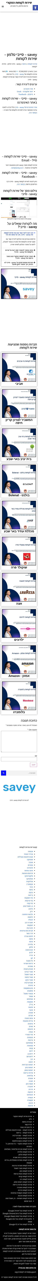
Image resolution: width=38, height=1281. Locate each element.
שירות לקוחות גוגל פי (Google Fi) (20, 1224)
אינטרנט (30, 868)
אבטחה (30, 851)
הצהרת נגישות (27, 1122)
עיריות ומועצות (28, 1021)
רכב (31, 1059)
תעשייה (30, 1097)
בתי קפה (30, 903)
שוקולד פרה (19, 567)
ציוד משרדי (29, 1034)
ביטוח (24, 64)
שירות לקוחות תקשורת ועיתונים (21, 1193)
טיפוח (31, 941)
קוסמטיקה (29, 1043)
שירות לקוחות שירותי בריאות (22, 1184)
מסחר (31, 996)
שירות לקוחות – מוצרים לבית (22, 1135)
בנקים (31, 892)
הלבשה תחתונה (27, 914)
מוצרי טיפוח (29, 977)
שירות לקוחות (32, 64)
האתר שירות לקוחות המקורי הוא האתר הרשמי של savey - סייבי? (19, 257)
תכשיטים (30, 1095)
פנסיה (31, 1032)
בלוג (30, 1119)
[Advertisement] (19, 32)
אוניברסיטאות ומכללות (25, 857)
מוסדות (30, 966)
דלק (31, 911)
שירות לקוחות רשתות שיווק (23, 1182)
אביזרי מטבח (28, 854)
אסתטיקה (29, 879)
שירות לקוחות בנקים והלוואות (22, 1141)
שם (36, 756)
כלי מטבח (29, 961)
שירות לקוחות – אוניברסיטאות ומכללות (19, 1130)
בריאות (30, 895)
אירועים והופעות (27, 873)
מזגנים (30, 985)
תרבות (31, 1103)
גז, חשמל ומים (28, 906)
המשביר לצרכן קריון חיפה (19, 421)
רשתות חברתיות (27, 1064)
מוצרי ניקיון (29, 980)
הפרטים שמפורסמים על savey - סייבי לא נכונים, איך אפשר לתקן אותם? (18, 263)
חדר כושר (29, 933)
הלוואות (30, 917)
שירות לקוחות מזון (26, 1171)
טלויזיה (30, 944)
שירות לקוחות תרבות (25, 1195)
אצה (19, 603)
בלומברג (19, 712)
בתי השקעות (28, 898)
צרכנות (30, 1040)
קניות (31, 1048)
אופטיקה (30, 859)
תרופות (30, 1105)
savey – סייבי (19, 74)
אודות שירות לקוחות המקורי (22, 1116)
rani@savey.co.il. (17, 168)
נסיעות (30, 1007)
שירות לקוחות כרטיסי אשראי (22, 1157)
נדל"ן (31, 1004)
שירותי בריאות (28, 1073)
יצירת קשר (28, 1124)
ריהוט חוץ (30, 1056)
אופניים (30, 865)
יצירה (31, 955)
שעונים (30, 1078)
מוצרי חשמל (29, 974)
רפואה (31, 1062)
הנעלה (30, 920)
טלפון (31, 947)
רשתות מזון (29, 1067)
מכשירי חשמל (28, 993)
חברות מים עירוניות (26, 930)
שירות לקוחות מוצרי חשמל (23, 1168)
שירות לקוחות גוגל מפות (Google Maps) (18, 1216)
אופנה (31, 862)
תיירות (31, 1089)
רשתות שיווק (29, 1070)
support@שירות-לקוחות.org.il (25, 1272)
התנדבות (30, 928)
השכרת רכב (29, 922)
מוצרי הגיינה (29, 971)
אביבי (19, 383)
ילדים (31, 952)
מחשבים (30, 991)
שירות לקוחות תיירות (25, 1190)
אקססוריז (29, 884)
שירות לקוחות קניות (25, 1176)
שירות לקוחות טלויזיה (24, 1152)
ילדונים (19, 639)
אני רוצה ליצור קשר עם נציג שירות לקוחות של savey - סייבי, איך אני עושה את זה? (18, 234)
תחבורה (30, 1086)
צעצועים (30, 1037)
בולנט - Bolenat (19, 495)
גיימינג (30, 909)
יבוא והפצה (29, 950)
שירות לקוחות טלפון (25, 1154)
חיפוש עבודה (28, 936)
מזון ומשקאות (28, 988)
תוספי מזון (29, 1084)
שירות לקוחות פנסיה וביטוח (23, 1174)
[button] (35, 7)
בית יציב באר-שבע (19, 459)
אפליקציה (29, 881)
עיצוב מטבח (29, 1018)
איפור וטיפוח (29, 870)
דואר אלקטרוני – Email (25, 91)
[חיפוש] (3, 773)
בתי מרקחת (29, 900)
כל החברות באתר (26, 1127)
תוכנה (31, 1081)
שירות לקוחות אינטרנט (24, 1138)
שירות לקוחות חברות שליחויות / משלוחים (18, 1149)
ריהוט (31, 1051)
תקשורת (30, 1100)
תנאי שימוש (28, 1201)
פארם (31, 1026)
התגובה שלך (32, 730)
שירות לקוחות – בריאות (24, 1133)
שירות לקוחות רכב (26, 1179)
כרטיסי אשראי (28, 963)
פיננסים (30, 1029)
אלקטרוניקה (29, 876)
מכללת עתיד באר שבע (19, 531)
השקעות (30, 925)
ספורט (31, 1013)
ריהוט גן (30, 1054)
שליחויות (30, 1075)
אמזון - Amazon (19, 676)
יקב (32, 958)
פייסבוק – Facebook (26, 94)
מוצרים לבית (28, 982)
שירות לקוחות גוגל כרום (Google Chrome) (17, 1213)
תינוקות (30, 1092)
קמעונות (30, 1045)
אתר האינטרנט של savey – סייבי (26, 107)
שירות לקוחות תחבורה (24, 1187)
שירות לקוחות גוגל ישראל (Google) (20, 1211)
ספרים (31, 1015)
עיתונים (30, 1023)
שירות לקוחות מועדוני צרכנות (22, 1165)
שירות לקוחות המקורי (19, 3)
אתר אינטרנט (28, 89)
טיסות (31, 939)
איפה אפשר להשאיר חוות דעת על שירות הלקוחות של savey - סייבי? (19, 251)
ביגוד (31, 887)
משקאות (30, 1002)
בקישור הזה (33, 113)
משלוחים (30, 999)
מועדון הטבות (28, 969)
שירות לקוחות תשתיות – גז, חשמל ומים (19, 1198)
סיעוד (31, 1010)
